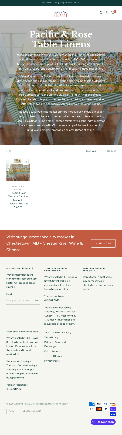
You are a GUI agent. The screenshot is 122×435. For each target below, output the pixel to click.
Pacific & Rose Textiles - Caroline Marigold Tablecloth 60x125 (18, 198)
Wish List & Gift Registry (57, 332)
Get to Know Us (52, 351)
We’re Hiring (51, 337)
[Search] (101, 13)
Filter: (9, 150)
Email (9, 294)
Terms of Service (53, 355)
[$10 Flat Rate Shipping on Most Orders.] (61, 2)
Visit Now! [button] (103, 243)
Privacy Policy (52, 360)
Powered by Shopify (58, 403)
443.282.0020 (52, 300)
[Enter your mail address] (36, 300)
